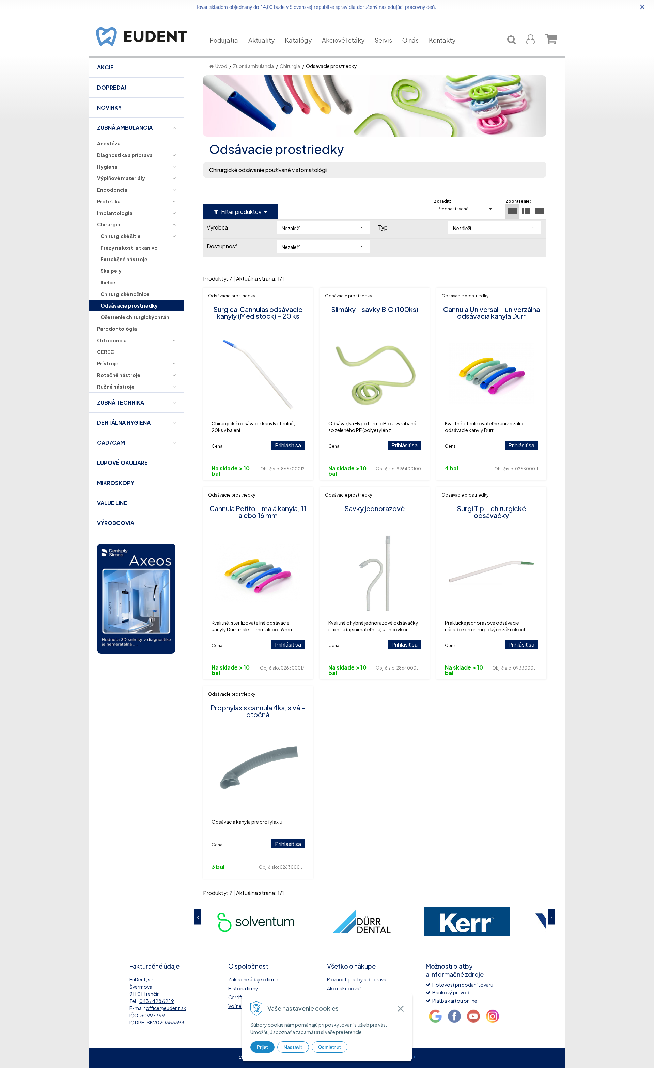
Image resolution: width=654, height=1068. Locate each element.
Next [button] (551, 916)
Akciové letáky (343, 40)
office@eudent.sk (166, 1008)
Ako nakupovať (344, 988)
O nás (410, 40)
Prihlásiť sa (288, 445)
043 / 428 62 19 (156, 1001)
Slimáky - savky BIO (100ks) (374, 309)
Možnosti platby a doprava (356, 979)
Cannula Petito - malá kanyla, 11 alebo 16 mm (257, 511)
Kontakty (442, 40)
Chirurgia (290, 66)
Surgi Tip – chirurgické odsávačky (491, 511)
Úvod (221, 66)
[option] (256, 921)
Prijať (262, 1047)
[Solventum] (255, 921)
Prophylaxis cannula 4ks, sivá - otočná (258, 711)
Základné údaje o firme (253, 979)
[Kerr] (467, 921)
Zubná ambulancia (253, 66)
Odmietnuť (329, 1047)
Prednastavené (453, 208)
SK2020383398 (165, 1022)
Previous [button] (197, 916)
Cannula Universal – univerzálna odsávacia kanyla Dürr (491, 312)
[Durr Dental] (361, 921)
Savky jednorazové (374, 508)
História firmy (243, 988)
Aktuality (261, 40)
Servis (383, 40)
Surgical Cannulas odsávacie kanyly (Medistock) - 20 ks (257, 312)
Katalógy (298, 40)
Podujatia (223, 40)
